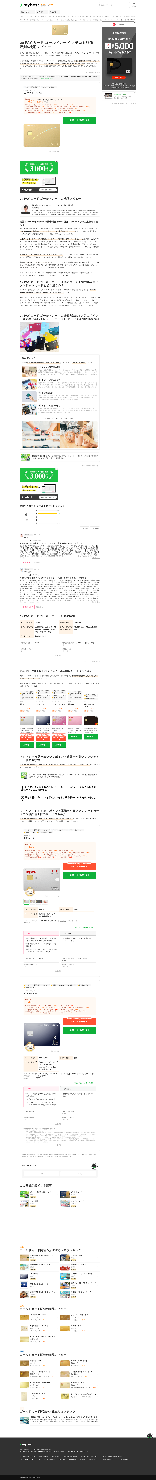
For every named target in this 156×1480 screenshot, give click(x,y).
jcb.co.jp (56, 1051)
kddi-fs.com (56, 151)
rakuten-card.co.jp (54, 896)
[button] (57, 879)
